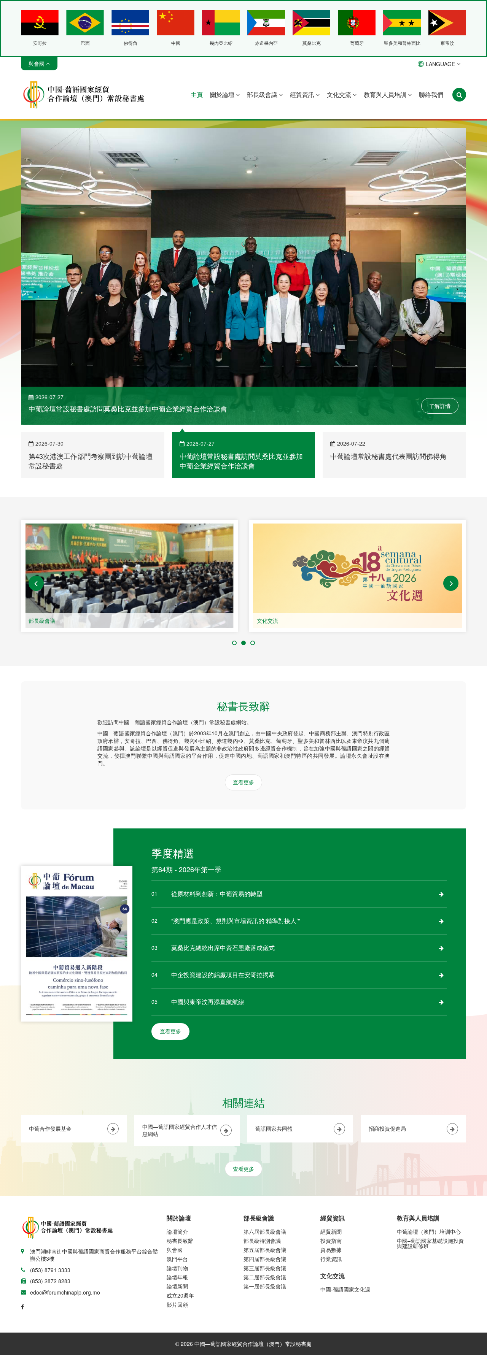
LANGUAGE (440, 64)
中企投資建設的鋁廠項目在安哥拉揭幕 (223, 892)
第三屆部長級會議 (265, 1185)
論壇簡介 (177, 1149)
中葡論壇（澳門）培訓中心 (429, 1149)
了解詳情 (439, 323)
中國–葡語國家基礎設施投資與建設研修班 (430, 1160)
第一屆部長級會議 (265, 1203)
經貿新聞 (331, 1149)
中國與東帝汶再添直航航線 (207, 919)
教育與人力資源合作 (281, 538)
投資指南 (331, 1158)
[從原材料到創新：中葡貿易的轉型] (441, 811)
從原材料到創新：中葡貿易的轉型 (217, 811)
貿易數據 (331, 1167)
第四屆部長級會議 (265, 1176)
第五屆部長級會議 (265, 1167)
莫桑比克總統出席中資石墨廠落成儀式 (223, 865)
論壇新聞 (177, 1203)
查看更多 (243, 699)
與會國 (175, 1167)
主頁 (197, 94)
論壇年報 (177, 1194)
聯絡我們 (431, 94)
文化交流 (340, 94)
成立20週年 (180, 1213)
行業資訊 (331, 1176)
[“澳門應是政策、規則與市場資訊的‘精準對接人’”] (441, 838)
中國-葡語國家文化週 (345, 1207)
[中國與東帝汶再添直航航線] (441, 919)
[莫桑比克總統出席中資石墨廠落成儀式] (441, 865)
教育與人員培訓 (386, 94)
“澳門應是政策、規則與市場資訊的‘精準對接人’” (235, 838)
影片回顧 (177, 1222)
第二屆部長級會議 (265, 1194)
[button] (36, 500)
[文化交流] (129, 493)
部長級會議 (263, 94)
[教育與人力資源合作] (357, 493)
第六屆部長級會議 (265, 1149)
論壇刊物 (177, 1185)
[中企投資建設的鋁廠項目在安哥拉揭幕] (441, 892)
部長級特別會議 (262, 1158)
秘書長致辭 (180, 1158)
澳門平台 (177, 1176)
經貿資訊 (303, 94)
